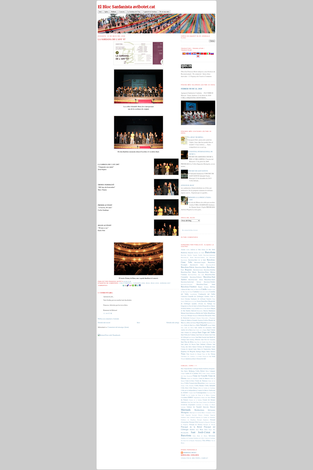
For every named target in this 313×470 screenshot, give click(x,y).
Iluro (197, 402)
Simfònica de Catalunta (187, 438)
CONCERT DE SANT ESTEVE (197, 171)
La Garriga (208, 303)
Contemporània (201, 392)
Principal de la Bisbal (191, 427)
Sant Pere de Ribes (187, 342)
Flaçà (213, 299)
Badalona (184, 252)
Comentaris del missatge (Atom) (118, 327)
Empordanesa (197, 397)
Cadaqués (212, 371)
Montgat (189, 315)
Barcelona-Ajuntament (209, 255)
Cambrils (209, 289)
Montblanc (211, 313)
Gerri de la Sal (192, 301)
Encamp (187, 299)
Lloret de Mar (202, 308)
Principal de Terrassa (195, 424)
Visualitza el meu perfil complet (194, 458)
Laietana (183, 407)
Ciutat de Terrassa (201, 381)
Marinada (185, 409)
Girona (199, 301)
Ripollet (204, 323)
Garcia (182, 301)
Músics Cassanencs (206, 412)
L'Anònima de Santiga (202, 405)
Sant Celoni (211, 330)
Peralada (194, 320)
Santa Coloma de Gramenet (201, 347)
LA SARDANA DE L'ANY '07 (111, 39)
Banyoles (190, 252)
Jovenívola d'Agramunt (188, 405)
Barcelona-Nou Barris (188, 272)
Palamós (198, 318)
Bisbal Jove (204, 371)
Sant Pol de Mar (210, 342)
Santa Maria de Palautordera (202, 349)
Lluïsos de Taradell (194, 407)
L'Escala (200, 304)
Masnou (205, 311)
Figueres (208, 299)
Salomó (209, 325)
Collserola (184, 296)
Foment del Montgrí (209, 400)
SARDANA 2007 (165, 283)
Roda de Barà (188, 325)
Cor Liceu (209, 393)
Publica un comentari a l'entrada (108, 319)
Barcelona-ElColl (210, 265)
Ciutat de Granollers (192, 378)
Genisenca (184, 402)
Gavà (186, 301)
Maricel (212, 407)
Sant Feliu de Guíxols (202, 335)
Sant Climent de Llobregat (189, 332)
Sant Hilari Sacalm (201, 337)
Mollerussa (192, 313)
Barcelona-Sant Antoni (195, 279)
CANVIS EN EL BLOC (186, 185)
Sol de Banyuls (190, 440)
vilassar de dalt (201, 359)
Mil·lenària (211, 410)
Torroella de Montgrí (195, 354)
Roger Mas (212, 429)
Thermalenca (198, 440)
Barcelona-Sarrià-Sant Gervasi (191, 282)
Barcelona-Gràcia (187, 267)
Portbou (205, 320)
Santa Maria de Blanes (200, 436)
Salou (213, 325)
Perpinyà (200, 320)
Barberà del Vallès (199, 252)
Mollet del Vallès (201, 313)
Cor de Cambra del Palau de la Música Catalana (200, 395)
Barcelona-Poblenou (196, 277)
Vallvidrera (184, 356)
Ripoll (198, 323)
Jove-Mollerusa (211, 402)
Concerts (122, 12)
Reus (148, 283)
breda (213, 356)
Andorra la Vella (195, 249)
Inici (100, 12)
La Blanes (212, 405)
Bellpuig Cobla (194, 371)
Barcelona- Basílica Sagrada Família (191, 255)
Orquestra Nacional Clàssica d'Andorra (197, 415)
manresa (188, 359)
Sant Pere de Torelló (200, 342)
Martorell (193, 311)
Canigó (183, 373)
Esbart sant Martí (206, 397)
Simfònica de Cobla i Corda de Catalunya (204, 438)
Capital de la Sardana (150, 12)
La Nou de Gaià (191, 306)
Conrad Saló (192, 393)
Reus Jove (155, 283)
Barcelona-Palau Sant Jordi (196, 274)
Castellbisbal (193, 294)
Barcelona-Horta (200, 267)
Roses (194, 325)
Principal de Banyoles (204, 422)
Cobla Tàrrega (193, 388)
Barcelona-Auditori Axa (201, 257)
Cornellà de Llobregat (195, 296)
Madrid (208, 308)
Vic (188, 356)
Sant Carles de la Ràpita (200, 330)
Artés (213, 249)
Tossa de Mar (206, 354)
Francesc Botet (189, 452)
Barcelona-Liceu (198, 270)
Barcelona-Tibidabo (209, 282)
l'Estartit (183, 359)
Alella (188, 249)
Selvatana (212, 436)
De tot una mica (164, 12)
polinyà (193, 359)
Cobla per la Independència (189, 390)
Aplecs (106, 12)
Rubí (198, 325)
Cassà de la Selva (204, 292)
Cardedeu (196, 291)
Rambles (192, 429)
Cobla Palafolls (189, 385)
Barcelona (210, 252)
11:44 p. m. (107, 313)
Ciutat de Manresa (204, 378)
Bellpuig (206, 287)
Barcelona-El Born (196, 265)
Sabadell (203, 325)
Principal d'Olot (193, 422)
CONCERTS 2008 (139, 283)
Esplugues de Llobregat (198, 299)
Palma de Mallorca (186, 320)
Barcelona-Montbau (209, 270)
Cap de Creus (188, 292)
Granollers (204, 301)
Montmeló (195, 315)
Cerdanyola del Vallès (206, 294)
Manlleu (188, 311)
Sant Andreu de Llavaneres (203, 327)
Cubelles (206, 296)
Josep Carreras (203, 402)
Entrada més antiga (173, 322)
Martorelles (200, 311)
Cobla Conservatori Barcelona (194, 383)
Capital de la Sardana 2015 (193, 373)
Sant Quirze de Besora (188, 344)
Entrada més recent (104, 322)
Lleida (197, 308)
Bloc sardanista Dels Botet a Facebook (190, 230)
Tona (187, 354)
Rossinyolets (184, 432)
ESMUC (190, 397)
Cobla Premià (199, 385)
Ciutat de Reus (189, 381)
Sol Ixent (183, 440)
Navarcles (208, 315)
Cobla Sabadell (125, 283)
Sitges (204, 351)
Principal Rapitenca (202, 420)
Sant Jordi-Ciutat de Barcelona (198, 433)
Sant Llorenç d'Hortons (193, 339)
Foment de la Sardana (195, 400)
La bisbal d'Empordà (202, 306)
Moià (187, 313)
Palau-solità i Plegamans (208, 318)
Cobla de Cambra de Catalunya (206, 388)
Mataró (183, 313)
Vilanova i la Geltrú (196, 356)
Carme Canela (206, 373)
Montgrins (185, 412)
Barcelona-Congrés (200, 262)
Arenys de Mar (206, 249)
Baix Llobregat (194, 369)
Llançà (193, 308)
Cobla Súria (184, 388)
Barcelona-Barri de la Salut (197, 260)
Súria (208, 351)
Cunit (211, 296)
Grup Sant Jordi (191, 402)
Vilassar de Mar (206, 356)
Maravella (206, 407)
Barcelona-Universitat (186, 284)
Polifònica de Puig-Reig (188, 420)
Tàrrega (213, 354)
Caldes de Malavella (195, 289)
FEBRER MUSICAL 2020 (191, 88)
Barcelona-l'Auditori (188, 286)
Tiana (183, 354)
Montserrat (201, 315)
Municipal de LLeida (195, 412)
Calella (204, 289)
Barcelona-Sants (209, 279)
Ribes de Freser (191, 323)
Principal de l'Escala (209, 424)
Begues (200, 287)
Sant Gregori (192, 337)
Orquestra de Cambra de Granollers (205, 417)
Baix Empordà (185, 369)
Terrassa (212, 351)
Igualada (194, 304)
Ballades (113, 12)
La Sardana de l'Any (133, 12)
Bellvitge (212, 287)
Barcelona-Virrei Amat (206, 284)
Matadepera (212, 311)
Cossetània (184, 397)
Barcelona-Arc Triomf (187, 257)
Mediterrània (199, 410)
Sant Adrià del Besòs (187, 327)
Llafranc (188, 308)
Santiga (198, 351)
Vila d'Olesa (206, 440)
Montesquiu (184, 315)
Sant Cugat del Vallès (206, 332)
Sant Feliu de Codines (188, 335)
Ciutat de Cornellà (200, 376)
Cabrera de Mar (185, 289)
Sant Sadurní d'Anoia (204, 344)
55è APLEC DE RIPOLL (195, 137)
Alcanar (183, 249)
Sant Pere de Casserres (208, 339)
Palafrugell (193, 318)
